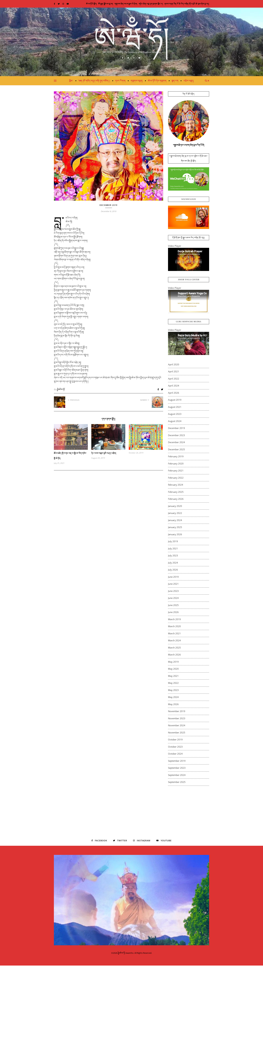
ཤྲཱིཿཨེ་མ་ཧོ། (61, 389)
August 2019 (174, 399)
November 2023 (176, 718)
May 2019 (173, 661)
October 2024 (175, 753)
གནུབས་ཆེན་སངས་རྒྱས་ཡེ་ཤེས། (126, 3)
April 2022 (173, 378)
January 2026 (175, 534)
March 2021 (174, 633)
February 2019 (176, 456)
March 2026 (174, 654)
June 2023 (173, 590)
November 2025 (176, 732)
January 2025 (175, 527)
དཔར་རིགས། (120, 80)
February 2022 (176, 477)
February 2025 (176, 491)
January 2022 (175, 513)
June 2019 (173, 576)
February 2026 (176, 498)
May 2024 (173, 697)
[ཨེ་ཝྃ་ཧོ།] (131, 42)
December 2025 (176, 449)
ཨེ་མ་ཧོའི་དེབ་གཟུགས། (157, 80)
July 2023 (173, 555)
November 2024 (176, 725)
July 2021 (173, 548)
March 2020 (174, 626)
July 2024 (173, 562)
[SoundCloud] (188, 217)
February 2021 (176, 470)
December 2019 (108, 205)
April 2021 (173, 371)
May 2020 (173, 668)
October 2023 (175, 746)
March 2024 (174, 640)
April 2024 (173, 385)
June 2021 (173, 583)
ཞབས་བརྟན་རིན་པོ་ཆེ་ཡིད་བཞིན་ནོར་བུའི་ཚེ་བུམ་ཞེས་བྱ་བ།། (187, 3)
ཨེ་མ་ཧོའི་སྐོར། (91, 3)
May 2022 (173, 682)
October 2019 (175, 739)
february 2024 (175, 484)
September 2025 (177, 781)
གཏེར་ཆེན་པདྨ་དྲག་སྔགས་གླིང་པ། (151, 3)
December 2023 (176, 435)
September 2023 (177, 767)
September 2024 (177, 774)
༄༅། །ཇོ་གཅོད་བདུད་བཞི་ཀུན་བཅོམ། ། (94, 80)
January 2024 (175, 520)
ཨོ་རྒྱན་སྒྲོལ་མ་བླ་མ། (105, 3)
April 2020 (173, 364)
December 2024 (176, 442)
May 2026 (173, 704)
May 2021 (173, 675)
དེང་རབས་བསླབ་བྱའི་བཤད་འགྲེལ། (103, 453)
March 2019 (174, 619)
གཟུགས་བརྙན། (137, 80)
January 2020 (175, 506)
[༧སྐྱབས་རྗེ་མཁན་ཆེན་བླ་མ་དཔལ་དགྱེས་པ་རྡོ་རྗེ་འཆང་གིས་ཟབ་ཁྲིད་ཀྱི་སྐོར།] (188, 179)
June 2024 (173, 597)
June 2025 (173, 605)
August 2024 (174, 421)
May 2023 (173, 690)
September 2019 (177, 760)
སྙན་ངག (175, 80)
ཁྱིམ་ (71, 80)
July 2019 (173, 541)
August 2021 (174, 406)
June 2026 (173, 612)
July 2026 (173, 569)
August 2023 (174, 413)
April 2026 (173, 392)
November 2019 (176, 711)
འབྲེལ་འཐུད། (189, 80)
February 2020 (176, 463)
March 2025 (174, 647)
